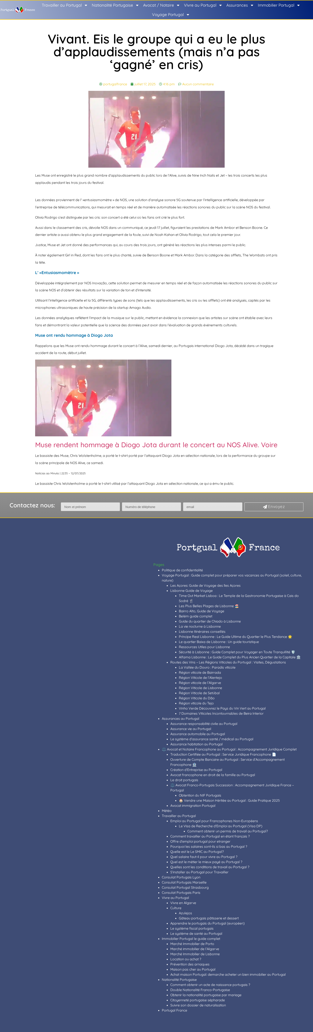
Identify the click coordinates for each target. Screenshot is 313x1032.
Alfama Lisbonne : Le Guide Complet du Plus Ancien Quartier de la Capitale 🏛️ (240, 657)
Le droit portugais (184, 780)
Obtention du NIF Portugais (200, 795)
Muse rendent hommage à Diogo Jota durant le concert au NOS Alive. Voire (156, 444)
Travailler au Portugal (62, 5)
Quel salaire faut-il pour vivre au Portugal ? (203, 857)
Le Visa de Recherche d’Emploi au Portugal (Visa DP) (220, 826)
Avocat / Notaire (158, 5)
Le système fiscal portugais (192, 928)
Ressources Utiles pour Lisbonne (204, 647)
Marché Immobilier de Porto (192, 944)
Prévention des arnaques (190, 964)
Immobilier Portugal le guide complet (191, 938)
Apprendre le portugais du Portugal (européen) (207, 923)
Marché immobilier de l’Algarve (194, 949)
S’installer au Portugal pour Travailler (199, 872)
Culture (175, 908)
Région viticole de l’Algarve (200, 683)
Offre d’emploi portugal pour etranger (200, 841)
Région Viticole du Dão (197, 698)
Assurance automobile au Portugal (197, 734)
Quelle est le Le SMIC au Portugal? (197, 851)
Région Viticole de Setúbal (199, 693)
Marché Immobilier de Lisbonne (195, 954)
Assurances (237, 5)
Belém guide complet (195, 616)
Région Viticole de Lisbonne (200, 688)
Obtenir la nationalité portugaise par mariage (205, 995)
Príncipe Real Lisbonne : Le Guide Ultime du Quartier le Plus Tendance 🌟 (235, 636)
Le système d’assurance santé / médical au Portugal (211, 739)
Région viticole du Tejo (196, 703)
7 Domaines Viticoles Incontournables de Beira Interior (221, 713)
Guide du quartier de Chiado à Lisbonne (210, 621)
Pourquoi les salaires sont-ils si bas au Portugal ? (208, 846)
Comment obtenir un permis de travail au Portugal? (227, 831)
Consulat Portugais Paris (181, 892)
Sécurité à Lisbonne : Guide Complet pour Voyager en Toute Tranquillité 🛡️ (237, 652)
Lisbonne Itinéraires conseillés (202, 631)
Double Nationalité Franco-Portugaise (200, 990)
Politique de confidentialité (182, 570)
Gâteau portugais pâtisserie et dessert (209, 918)
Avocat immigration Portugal (192, 805)
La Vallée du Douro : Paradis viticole (207, 667)
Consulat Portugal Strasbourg (185, 887)
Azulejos (185, 913)
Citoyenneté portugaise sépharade (197, 1000)
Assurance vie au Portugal (190, 729)
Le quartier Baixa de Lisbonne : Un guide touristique (219, 642)
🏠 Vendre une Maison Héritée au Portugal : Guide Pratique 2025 (229, 800)
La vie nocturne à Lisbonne (200, 626)
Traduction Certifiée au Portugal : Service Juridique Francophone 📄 (223, 754)
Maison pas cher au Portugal (192, 969)
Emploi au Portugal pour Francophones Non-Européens (214, 821)
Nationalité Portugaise (112, 5)
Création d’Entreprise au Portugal (196, 770)
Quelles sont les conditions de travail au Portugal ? (209, 867)
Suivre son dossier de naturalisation (198, 1005)
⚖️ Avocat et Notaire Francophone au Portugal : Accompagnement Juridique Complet (229, 749)
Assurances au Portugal (180, 718)
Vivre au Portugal (200, 5)
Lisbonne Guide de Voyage (191, 590)
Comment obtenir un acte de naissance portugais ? (210, 985)
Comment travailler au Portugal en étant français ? (210, 836)
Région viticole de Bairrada (200, 672)
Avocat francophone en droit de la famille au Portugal (212, 775)
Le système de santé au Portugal (196, 933)
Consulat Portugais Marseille (184, 882)
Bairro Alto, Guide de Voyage (201, 611)
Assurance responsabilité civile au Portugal (203, 723)
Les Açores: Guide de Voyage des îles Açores (205, 585)
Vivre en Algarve (183, 903)
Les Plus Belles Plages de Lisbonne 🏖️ (209, 606)
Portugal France (174, 1010)
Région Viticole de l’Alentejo (200, 677)
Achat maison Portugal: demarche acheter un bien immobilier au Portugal (228, 974)
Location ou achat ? (185, 959)
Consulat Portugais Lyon (181, 877)
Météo (167, 810)
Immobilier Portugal (276, 5)
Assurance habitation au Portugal (196, 744)
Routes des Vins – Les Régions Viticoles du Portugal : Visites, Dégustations (228, 662)
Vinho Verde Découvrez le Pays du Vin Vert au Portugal (222, 708)
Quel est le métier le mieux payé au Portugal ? (206, 862)
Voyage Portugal (168, 14)
